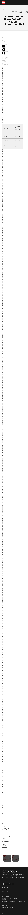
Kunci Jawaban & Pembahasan (6, 828)
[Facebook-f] (13, 884)
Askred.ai (4, 890)
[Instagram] (3, 884)
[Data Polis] (5, 2)
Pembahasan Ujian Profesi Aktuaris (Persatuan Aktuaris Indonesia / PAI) (5, 62)
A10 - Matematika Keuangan (5, 52)
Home (5, 9)
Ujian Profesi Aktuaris (4, 846)
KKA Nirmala (5, 891)
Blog (10, 9)
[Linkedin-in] (6, 884)
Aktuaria (22, 9)
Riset (3, 893)
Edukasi (16, 9)
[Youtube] (9, 884)
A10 (6, 837)
